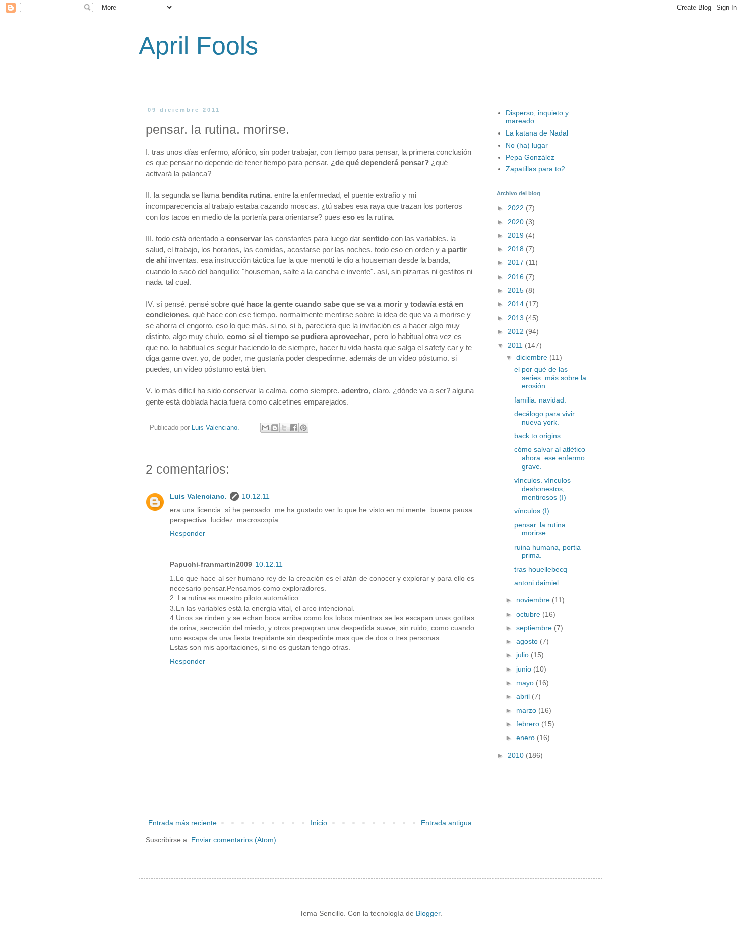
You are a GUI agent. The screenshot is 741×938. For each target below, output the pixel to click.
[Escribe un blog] (275, 428)
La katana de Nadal (537, 133)
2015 (517, 290)
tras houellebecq (540, 569)
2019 (517, 235)
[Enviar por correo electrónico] (265, 428)
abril (524, 696)
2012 (517, 331)
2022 (517, 208)
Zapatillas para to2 (535, 169)
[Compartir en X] (284, 428)
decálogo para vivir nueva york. (544, 418)
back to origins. (538, 436)
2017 (517, 262)
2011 (516, 345)
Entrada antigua (446, 823)
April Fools (198, 46)
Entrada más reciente (182, 823)
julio (523, 655)
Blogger (428, 913)
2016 (517, 277)
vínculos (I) (531, 511)
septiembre (535, 628)
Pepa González (530, 157)
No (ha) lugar (527, 145)
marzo (527, 710)
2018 (517, 249)
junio (524, 669)
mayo (526, 683)
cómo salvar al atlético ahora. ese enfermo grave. (549, 458)
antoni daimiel (536, 583)
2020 (517, 222)
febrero (528, 724)
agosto (528, 641)
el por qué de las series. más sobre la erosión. (550, 377)
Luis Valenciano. (198, 496)
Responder (187, 533)
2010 (517, 755)
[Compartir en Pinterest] (303, 428)
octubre (529, 614)
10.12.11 (256, 496)
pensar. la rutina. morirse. (541, 529)
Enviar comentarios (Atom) (233, 840)
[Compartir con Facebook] (294, 428)
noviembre (534, 600)
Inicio (319, 823)
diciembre (532, 357)
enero (526, 737)
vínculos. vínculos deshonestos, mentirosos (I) (542, 488)
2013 (517, 318)
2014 (517, 304)
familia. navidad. (540, 400)
